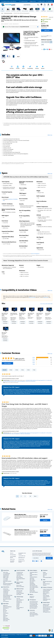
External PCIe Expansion (34, 601)
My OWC (18, 606)
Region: (33, 1)
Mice (44, 576)
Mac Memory (32, 596)
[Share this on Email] (52, 49)
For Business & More (24, 1)
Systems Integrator (46, 596)
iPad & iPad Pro (5, 613)
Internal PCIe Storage (33, 605)
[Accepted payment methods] (41, 636)
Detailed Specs (5, 321)
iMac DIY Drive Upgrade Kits (7, 583)
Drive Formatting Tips (46, 609)
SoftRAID (18, 608)
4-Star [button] (33, 359)
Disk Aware (18, 601)
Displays (44, 572)
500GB (48, 42)
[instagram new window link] (34, 561)
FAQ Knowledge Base (46, 608)
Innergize (18, 603)
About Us (11, 553)
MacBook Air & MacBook (7, 606)
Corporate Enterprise (46, 590)
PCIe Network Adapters (34, 606)
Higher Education (46, 591)
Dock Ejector (19, 602)
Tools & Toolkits (32, 612)
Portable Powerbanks (20, 593)
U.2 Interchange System (34, 604)
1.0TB (51, 42)
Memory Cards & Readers (19, 583)
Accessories (32, 610)
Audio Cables (32, 589)
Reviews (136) (51, 17)
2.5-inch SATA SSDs (6, 573)
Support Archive (45, 610)
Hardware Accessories (33, 613)
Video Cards (45, 573)
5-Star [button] (33, 357)
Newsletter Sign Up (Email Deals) (47, 582)
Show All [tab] (4, 369)
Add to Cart (46, 30)
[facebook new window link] (33, 561)
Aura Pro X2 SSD (32, 297)
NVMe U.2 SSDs (5, 577)
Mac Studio (5, 610)
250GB (45, 42)
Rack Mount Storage (6, 596)
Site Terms (25, 634)
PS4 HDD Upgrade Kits (7, 584)
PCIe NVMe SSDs (6, 574)
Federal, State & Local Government (46, 600)
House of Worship (46, 595)
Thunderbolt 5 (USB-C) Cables (33, 573)
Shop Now (45, 520)
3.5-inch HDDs (5, 578)
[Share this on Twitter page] (46, 49)
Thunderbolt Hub (19, 573)
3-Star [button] (33, 360)
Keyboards (45, 574)
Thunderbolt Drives (6, 590)
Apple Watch (5, 615)
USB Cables (32, 582)
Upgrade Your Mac (46, 604)
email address (36, 558)
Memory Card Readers (20, 586)
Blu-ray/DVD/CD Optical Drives (7, 600)
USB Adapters (32, 583)
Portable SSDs (5, 592)
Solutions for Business (47, 587)
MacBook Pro (5, 605)
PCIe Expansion (33, 599)
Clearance (44, 585)
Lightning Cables (32, 584)
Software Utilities (19, 607)
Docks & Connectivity (21, 570)
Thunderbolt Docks (20, 572)
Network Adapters (20, 577)
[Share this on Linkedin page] (44, 49)
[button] (20, 26)
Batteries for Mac (19, 590)
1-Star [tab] (34, 369)
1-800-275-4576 (42, 1)
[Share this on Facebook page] (48, 49)
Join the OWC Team (22, 555)
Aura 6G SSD (46, 297)
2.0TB (42, 44)
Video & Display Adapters (21, 578)
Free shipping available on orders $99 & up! (8, 1)
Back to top (50, 135)
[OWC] (8, 4)
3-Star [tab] (22, 369)
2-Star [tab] (28, 369)
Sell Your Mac (5, 620)
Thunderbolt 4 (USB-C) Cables (33, 575)
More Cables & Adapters (34, 592)
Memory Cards (19, 585)
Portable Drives (5, 591)
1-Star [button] (33, 364)
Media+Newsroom (22, 557)
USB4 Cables (32, 578)
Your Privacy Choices (4, 637)
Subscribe (49, 558)
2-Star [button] (33, 362)
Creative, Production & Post (47, 589)
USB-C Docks (19, 576)
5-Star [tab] (11, 369)
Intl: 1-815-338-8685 (49, 1)
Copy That (18, 598)
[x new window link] (38, 561)
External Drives (6, 587)
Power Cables (19, 594)
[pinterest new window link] (41, 561)
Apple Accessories (6, 619)
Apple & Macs (6, 603)
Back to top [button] (50, 353)
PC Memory (32, 597)
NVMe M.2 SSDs (6, 576)
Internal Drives (6, 570)
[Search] (38, 5)
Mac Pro (4, 609)
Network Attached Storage (7, 595)
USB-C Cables (32, 579)
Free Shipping (45, 21)
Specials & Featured (46, 583)
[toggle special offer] (37, 27)
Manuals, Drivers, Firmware (47, 606)
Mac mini (4, 611)
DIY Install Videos (13, 554)
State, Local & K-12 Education (46, 594)
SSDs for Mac (5, 572)
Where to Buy (12, 559)
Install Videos (5, 323)
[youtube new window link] (36, 561)
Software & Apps (20, 596)
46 (30, 496)
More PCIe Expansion (33, 608)
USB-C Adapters (32, 580)
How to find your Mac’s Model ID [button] (45, 303)
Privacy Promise (21, 559)
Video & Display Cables (33, 585)
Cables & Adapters (33, 570)
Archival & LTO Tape (6, 597)
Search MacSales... (27, 4)
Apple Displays (5, 618)
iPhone (4, 614)
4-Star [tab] (16, 369)
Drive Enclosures (6, 601)
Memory (31, 594)
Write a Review (7, 363)
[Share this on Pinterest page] (50, 49)
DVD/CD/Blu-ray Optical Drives (7, 582)
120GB (42, 42)
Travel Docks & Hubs (20, 574)
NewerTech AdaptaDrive (35, 253)
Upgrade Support (46, 602)
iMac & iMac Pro (6, 608)
